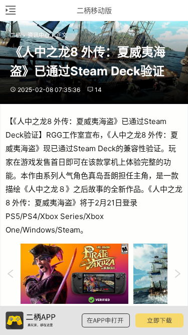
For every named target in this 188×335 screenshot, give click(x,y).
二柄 (15, 35)
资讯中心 (39, 35)
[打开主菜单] (10, 10)
